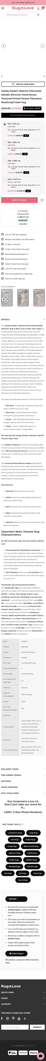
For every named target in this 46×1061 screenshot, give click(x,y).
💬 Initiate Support (16, 953)
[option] (23, 46)
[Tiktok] (25, 1018)
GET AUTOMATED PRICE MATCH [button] (22, 115)
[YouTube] (19, 1018)
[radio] (7, 297)
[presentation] (4, 299)
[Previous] (3, 46)
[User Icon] (38, 8)
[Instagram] (7, 1018)
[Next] (42, 46)
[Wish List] (42, 200)
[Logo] (23, 8)
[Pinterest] (13, 1018)
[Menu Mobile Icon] (2, 8)
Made (28, 1046)
